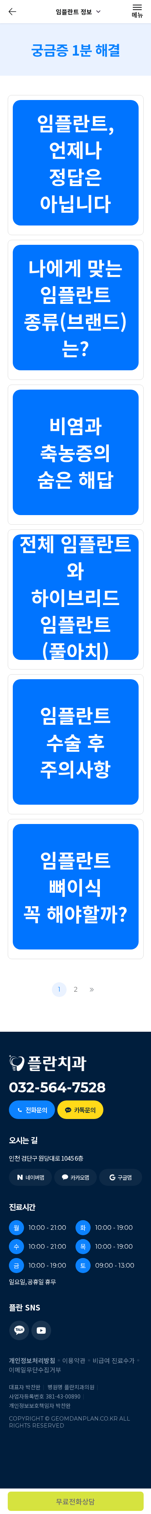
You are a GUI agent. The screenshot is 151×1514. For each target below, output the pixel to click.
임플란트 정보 (74, 11)
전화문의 (35, 1109)
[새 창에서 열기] (19, 1330)
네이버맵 (35, 1177)
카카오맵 (79, 1177)
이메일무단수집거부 (35, 1369)
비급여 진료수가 (114, 1360)
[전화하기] (132, 1412)
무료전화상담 (75, 1501)
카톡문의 (84, 1109)
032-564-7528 (57, 1087)
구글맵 (125, 1177)
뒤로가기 (12, 11)
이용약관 (74, 1360)
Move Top (132, 1468)
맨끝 (91, 989)
